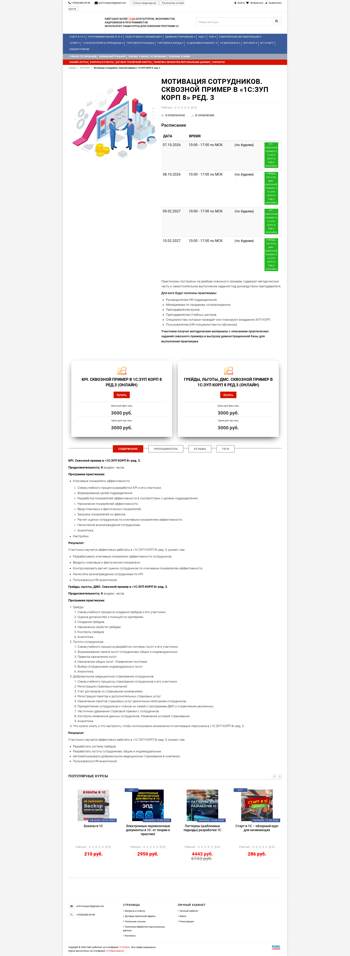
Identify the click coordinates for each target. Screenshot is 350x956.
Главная (73, 68)
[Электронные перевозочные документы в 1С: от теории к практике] (148, 805)
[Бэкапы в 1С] (93, 805)
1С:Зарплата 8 (229, 43)
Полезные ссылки (135, 921)
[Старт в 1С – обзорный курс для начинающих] (257, 805)
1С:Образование (115, 950)
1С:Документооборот (201, 43)
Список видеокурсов (144, 3)
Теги (225, 448)
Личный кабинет (189, 911)
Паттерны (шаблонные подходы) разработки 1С (202, 828)
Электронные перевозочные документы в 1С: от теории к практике (148, 830)
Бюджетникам (79, 49)
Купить (122, 395)
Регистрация (187, 921)
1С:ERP (74, 43)
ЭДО (201, 36)
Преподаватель (166, 448)
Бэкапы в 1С (93, 826)
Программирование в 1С (104, 36)
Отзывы (200, 448)
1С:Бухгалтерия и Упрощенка (102, 43)
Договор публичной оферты (140, 916)
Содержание (128, 448)
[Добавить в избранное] (87, 791)
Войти (183, 916)
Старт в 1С (77, 36)
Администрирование (179, 36)
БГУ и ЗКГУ (267, 43)
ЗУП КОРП (249, 43)
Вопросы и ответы (135, 911)
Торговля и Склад (169, 43)
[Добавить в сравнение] (99, 791)
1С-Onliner (124, 947)
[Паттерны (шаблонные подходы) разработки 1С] (202, 805)
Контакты (130, 935)
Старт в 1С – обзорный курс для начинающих (257, 828)
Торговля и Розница (140, 43)
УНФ (212, 36)
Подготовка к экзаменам (143, 36)
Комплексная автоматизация (239, 36)
